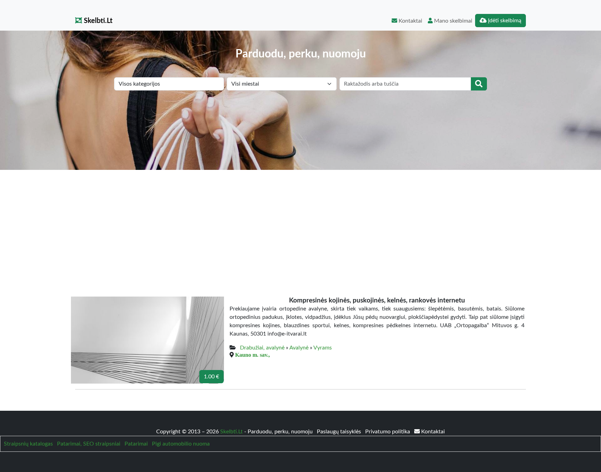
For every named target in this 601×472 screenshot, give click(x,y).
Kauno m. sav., (252, 354)
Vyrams (322, 348)
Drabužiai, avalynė (262, 348)
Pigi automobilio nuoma (181, 444)
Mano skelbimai (452, 21)
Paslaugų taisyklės (339, 431)
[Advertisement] (300, 222)
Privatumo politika (388, 431)
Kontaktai (409, 21)
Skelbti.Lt (97, 20)
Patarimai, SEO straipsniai (88, 444)
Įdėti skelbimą (504, 20)
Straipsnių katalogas (28, 444)
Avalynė (298, 348)
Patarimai (136, 444)
